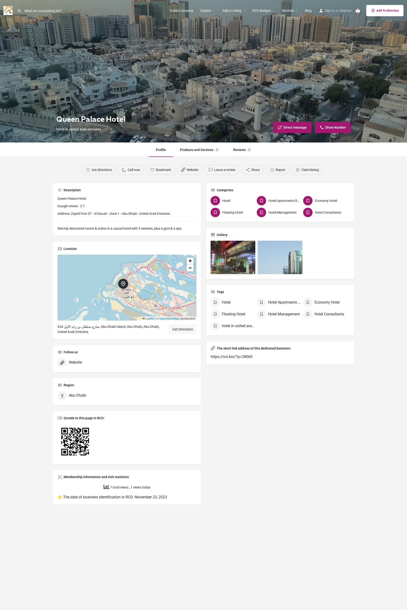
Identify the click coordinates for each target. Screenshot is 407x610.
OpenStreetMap (169, 318)
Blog (308, 10)
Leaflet (149, 318)
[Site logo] (9, 10)
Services (288, 10)
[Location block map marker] (123, 284)
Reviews (241, 150)
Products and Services (199, 150)
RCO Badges (261, 10)
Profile (161, 150)
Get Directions (182, 329)
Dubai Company (181, 10)
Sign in (330, 10)
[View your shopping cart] (357, 10)
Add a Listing (231, 10)
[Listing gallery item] (233, 257)
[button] (127, 287)
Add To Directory (387, 10)
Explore (205, 10)
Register (346, 10)
